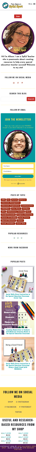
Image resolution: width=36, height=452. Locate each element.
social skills (20, 223)
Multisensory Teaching (15, 211)
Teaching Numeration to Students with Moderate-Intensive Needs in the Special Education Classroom (18, 332)
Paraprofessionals (8, 214)
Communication (27, 205)
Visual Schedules (8, 223)
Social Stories (24, 217)
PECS (28, 211)
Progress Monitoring (24, 214)
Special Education (8, 220)
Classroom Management (11, 203)
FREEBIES (6, 208)
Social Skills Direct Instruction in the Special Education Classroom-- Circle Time (18, 296)
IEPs (3, 211)
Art (8, 200)
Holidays (26, 208)
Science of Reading (9, 217)
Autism (14, 200)
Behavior (22, 200)
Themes (20, 220)
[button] (18, 145)
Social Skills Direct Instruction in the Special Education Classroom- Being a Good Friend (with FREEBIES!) (18, 366)
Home (18, 16)
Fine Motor (16, 208)
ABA (3, 200)
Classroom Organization (11, 205)
